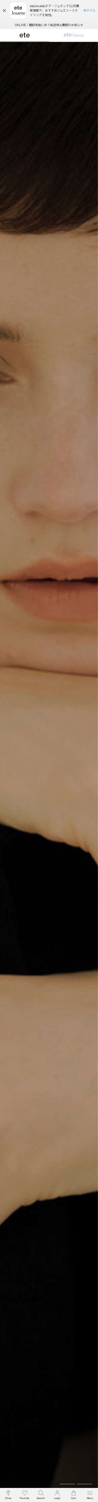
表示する (89, 10)
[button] (41, 1494)
